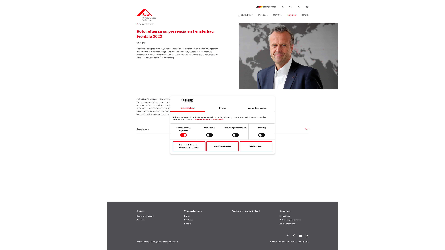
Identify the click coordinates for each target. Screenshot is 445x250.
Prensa (187, 216)
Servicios (277, 15)
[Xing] (293, 235)
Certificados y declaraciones (290, 220)
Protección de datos (293, 242)
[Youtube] (300, 235)
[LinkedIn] (307, 235)
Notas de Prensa (146, 24)
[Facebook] (287, 235)
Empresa (291, 15)
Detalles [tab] (222, 108)
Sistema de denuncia (287, 224)
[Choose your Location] (307, 7)
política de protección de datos (206, 119)
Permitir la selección (222, 146)
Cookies (305, 242)
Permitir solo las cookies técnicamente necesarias (189, 146)
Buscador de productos (145, 216)
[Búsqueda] (282, 7)
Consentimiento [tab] (187, 108)
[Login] (299, 7)
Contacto (273, 242)
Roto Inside (188, 220)
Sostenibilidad (285, 216)
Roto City (187, 224)
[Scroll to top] (440, 245)
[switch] (209, 135)
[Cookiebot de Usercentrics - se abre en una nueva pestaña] (183, 100)
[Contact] (290, 7)
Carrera (304, 15)
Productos (263, 15)
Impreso (282, 242)
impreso (221, 119)
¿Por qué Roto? (246, 15)
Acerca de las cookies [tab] (257, 108)
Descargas (141, 220)
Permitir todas (256, 146)
